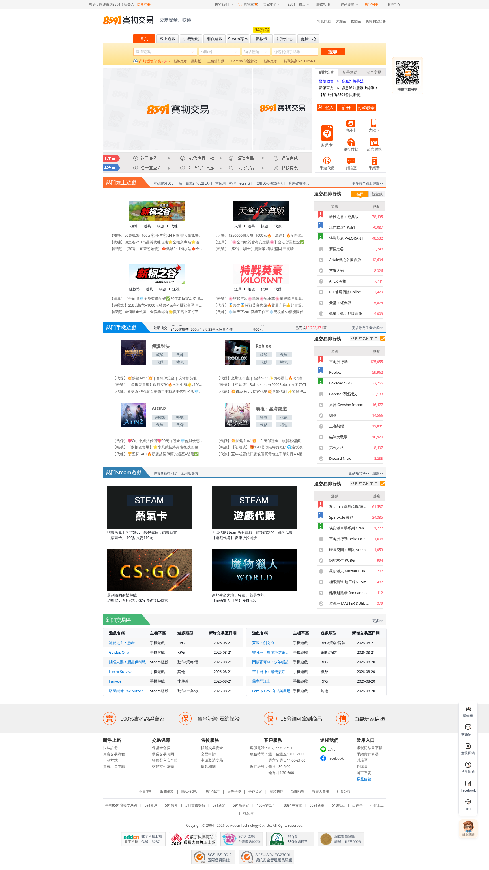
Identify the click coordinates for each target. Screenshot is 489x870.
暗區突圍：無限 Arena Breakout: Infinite (349, 549)
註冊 (346, 107)
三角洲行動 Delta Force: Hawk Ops (349, 538)
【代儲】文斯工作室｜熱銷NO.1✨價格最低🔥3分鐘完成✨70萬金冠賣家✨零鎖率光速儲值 (261, 378)
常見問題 (324, 21)
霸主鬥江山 (261, 681)
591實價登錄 (195, 805)
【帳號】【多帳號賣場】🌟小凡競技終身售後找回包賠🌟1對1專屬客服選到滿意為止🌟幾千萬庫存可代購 (158, 447)
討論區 (341, 21)
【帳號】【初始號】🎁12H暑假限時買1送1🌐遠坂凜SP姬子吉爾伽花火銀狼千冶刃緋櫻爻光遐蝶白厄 (261, 447)
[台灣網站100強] (241, 839)
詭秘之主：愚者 (122, 642)
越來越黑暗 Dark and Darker (349, 592)
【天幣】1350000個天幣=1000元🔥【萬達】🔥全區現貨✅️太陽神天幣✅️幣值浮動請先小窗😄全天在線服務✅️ (261, 235)
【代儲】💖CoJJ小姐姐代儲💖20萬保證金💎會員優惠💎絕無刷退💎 (158, 440)
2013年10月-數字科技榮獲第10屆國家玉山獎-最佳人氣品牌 (193, 839)
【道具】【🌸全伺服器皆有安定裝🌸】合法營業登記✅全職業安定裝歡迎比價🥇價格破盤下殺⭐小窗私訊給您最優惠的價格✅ (261, 242)
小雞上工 (377, 805)
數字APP (371, 4)
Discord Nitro (340, 458)
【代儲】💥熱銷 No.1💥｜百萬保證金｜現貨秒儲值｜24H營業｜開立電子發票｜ (158, 378)
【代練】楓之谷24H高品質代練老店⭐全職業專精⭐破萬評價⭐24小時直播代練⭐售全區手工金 (157, 242)
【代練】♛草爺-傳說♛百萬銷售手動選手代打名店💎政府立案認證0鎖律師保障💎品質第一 (158, 391)
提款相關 (208, 766)
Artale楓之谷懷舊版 (345, 259)
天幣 (238, 225)
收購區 (356, 21)
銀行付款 (351, 148)
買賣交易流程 (114, 753)
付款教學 (366, 107)
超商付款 (374, 148)
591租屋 (151, 805)
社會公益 (343, 791)
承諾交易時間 (163, 753)
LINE (331, 749)
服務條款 (167, 791)
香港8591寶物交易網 (121, 805)
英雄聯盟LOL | (165, 183)
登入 (329, 107)
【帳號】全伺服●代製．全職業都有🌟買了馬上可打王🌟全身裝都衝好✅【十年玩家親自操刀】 (157, 311)
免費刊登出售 (376, 21)
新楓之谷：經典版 (344, 216)
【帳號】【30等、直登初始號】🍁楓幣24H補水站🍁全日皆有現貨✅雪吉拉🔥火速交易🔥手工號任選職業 (157, 248)
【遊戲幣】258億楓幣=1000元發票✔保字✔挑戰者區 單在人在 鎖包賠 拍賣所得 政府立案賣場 (157, 305)
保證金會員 (161, 747)
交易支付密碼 (163, 766)
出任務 (357, 805)
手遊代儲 (327, 167)
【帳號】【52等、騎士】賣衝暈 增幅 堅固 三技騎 (254, 248)
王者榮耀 (336, 426)
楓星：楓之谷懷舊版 (345, 313)
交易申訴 (208, 753)
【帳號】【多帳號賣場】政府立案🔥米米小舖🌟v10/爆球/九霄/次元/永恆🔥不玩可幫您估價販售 (158, 384)
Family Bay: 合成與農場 (271, 690)
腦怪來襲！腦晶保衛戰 (127, 661)
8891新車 (317, 805)
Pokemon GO (340, 383)
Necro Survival (121, 671)
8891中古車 (293, 805)
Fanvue (115, 681)
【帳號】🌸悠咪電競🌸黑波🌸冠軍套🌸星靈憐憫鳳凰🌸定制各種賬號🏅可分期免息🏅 (261, 298)
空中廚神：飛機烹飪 (268, 671)
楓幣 (134, 225)
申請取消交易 (212, 760)
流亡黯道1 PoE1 (342, 227)
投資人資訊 (320, 791)
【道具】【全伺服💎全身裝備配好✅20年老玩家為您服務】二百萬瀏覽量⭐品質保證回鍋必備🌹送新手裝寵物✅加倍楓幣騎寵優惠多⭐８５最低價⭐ (157, 298)
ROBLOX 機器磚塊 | (271, 183)
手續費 (374, 167)
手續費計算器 (368, 753)
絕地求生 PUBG (342, 560)
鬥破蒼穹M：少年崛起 (270, 661)
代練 (174, 225)
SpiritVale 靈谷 (341, 517)
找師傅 (248, 813)
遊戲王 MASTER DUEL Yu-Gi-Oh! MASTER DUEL (349, 603)
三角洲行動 (338, 361)
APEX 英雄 (337, 281)
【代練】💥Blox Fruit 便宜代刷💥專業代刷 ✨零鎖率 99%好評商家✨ (261, 391)
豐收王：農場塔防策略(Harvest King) (271, 652)
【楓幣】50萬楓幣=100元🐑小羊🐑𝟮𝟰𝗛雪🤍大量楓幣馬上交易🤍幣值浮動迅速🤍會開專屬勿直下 (157, 235)
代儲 (278, 289)
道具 (147, 225)
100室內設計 (266, 805)
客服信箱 (364, 778)
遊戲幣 (134, 289)
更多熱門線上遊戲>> (367, 183)
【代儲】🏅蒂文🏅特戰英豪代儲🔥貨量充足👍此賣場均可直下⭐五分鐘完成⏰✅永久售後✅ (261, 305)
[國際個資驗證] (213, 857)
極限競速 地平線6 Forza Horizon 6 (349, 581)
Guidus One (119, 652)
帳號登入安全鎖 (165, 760)
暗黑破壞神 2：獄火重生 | (308, 183)
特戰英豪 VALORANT (346, 238)
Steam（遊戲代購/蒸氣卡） (349, 506)
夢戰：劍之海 (263, 642)
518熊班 (338, 805)
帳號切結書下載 (369, 747)
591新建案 (241, 805)
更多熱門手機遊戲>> (367, 327)
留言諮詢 (364, 772)
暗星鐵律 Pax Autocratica (128, 690)
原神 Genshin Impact (346, 404)
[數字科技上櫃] (143, 839)
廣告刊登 (234, 791)
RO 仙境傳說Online (345, 291)
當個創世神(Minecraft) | (234, 183)
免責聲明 (146, 791)
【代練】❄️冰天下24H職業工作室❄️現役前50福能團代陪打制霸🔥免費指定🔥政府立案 (261, 311)
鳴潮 (332, 415)
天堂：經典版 (340, 302)
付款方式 (110, 760)
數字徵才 (213, 791)
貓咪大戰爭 (338, 436)
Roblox (335, 372)
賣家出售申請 (114, 766)
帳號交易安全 (212, 747)
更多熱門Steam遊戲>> (366, 473)
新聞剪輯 (297, 791)
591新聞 (219, 805)
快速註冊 (144, 4)
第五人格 (336, 447)
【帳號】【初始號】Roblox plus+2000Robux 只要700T (261, 384)
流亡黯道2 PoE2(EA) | (196, 183)
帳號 (160, 225)
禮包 (180, 362)
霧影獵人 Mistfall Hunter (349, 571)
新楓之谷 (336, 248)
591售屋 (171, 805)
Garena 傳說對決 (343, 393)
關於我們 (276, 791)
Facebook (335, 758)
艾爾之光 (336, 270)
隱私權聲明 (189, 791)
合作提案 (255, 791)
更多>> (377, 620)
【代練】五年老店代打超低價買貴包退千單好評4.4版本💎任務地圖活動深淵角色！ (261, 453)
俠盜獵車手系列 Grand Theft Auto (349, 528)
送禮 (176, 289)
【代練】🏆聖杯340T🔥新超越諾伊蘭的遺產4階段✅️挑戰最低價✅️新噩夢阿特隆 (158, 453)
